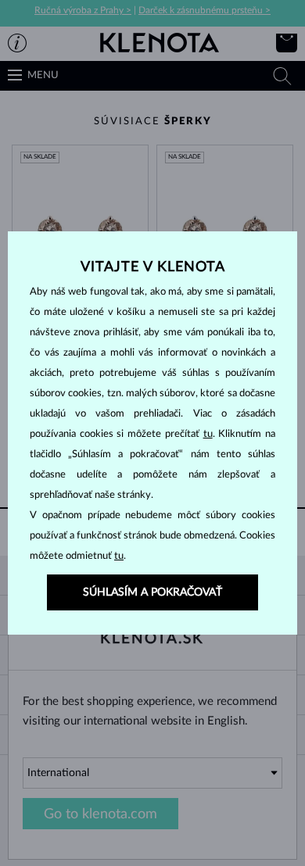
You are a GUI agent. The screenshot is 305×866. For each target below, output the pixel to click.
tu (208, 434)
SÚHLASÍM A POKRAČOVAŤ (152, 592)
